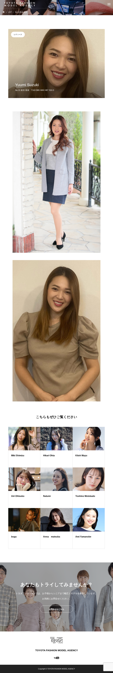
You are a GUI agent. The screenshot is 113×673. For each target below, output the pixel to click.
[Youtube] (56, 657)
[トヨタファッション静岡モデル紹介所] (20, 4)
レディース (18, 34)
